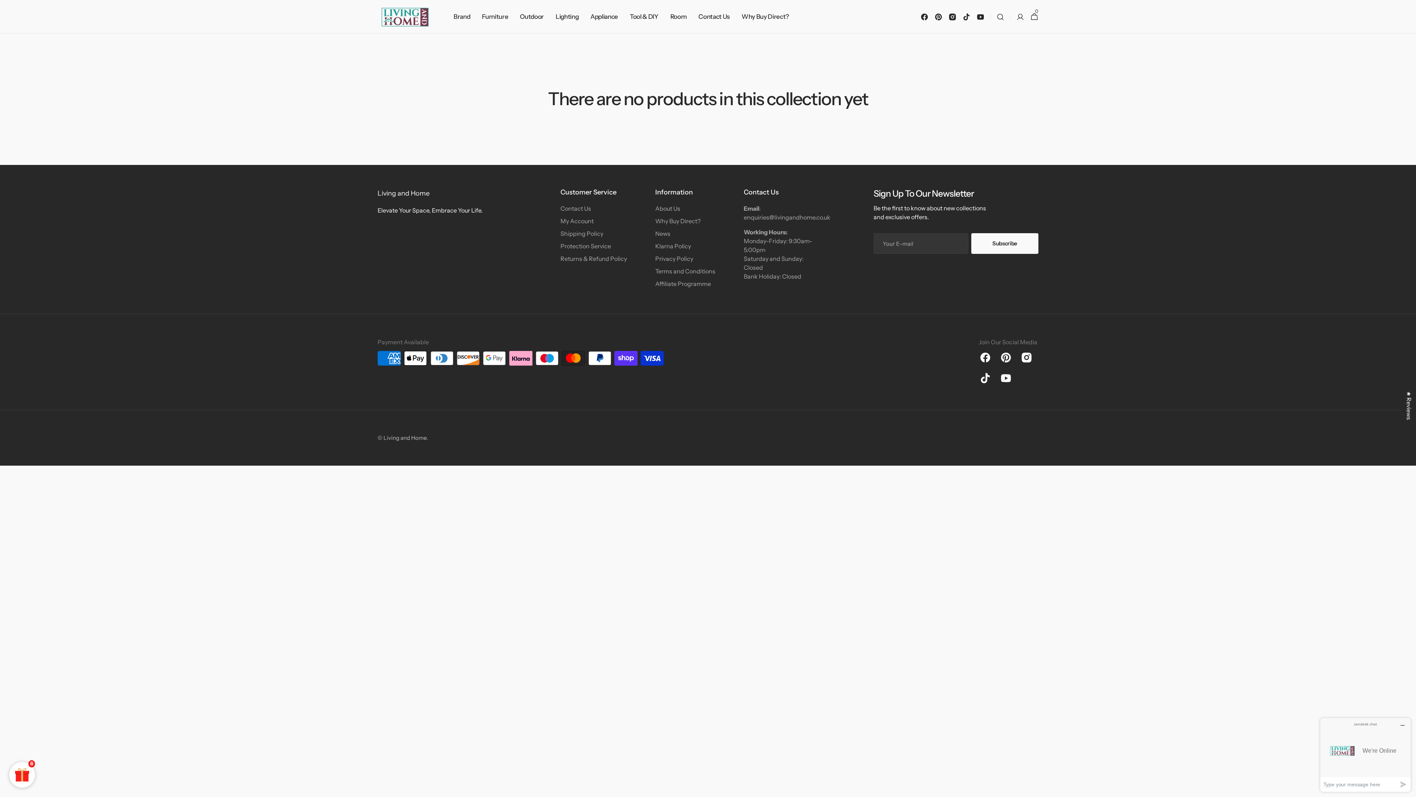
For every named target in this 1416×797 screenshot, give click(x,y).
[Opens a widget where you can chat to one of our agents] (1365, 754)
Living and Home (405, 437)
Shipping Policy (581, 233)
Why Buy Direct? (678, 221)
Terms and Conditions (685, 271)
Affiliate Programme (683, 283)
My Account (577, 221)
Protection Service (585, 246)
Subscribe (1004, 243)
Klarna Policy (673, 246)
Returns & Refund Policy (593, 258)
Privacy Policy (674, 258)
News (662, 233)
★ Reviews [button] (1409, 405)
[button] (1000, 17)
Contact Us (575, 208)
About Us (667, 208)
